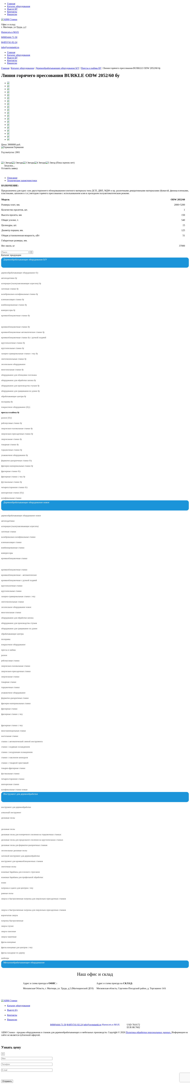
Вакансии (12, 14)
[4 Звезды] (40, 162)
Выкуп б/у (12, 1010)
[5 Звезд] (50, 162)
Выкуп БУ (12, 9)
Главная (11, 3)
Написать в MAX (10, 32)
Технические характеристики (22, 180)
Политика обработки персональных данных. (149, 1032)
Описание (12, 178)
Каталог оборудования (18, 6)
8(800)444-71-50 (9, 37)
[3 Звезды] (28, 162)
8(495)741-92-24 (9, 42)
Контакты (12, 11)
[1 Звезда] (6, 162)
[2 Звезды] (17, 162)
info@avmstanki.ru (10, 47)
